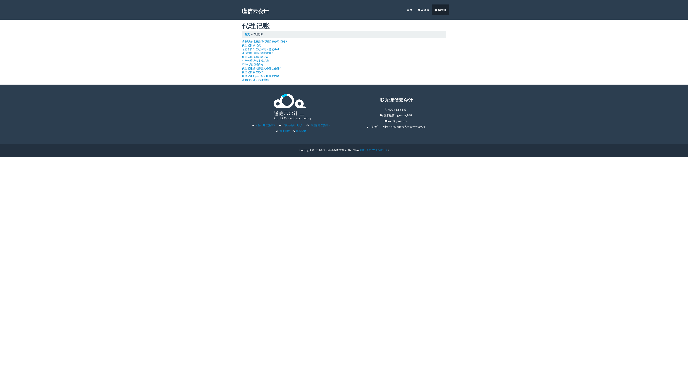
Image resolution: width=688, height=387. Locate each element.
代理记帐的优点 (251, 45)
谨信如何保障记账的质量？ (258, 53)
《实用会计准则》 (293, 125)
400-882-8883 (397, 109)
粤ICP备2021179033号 (374, 150)
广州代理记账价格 (252, 64)
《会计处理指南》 (265, 125)
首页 (409, 10)
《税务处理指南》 (320, 125)
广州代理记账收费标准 (255, 60)
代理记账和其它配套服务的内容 (261, 76)
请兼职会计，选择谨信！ (256, 80)
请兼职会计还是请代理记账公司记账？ (265, 41)
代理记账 (301, 131)
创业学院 (284, 131)
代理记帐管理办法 (252, 72)
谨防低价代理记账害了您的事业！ (262, 49)
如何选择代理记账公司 (255, 57)
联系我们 (440, 10)
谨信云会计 (255, 11)
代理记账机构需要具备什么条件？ (262, 68)
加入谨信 (423, 10)
